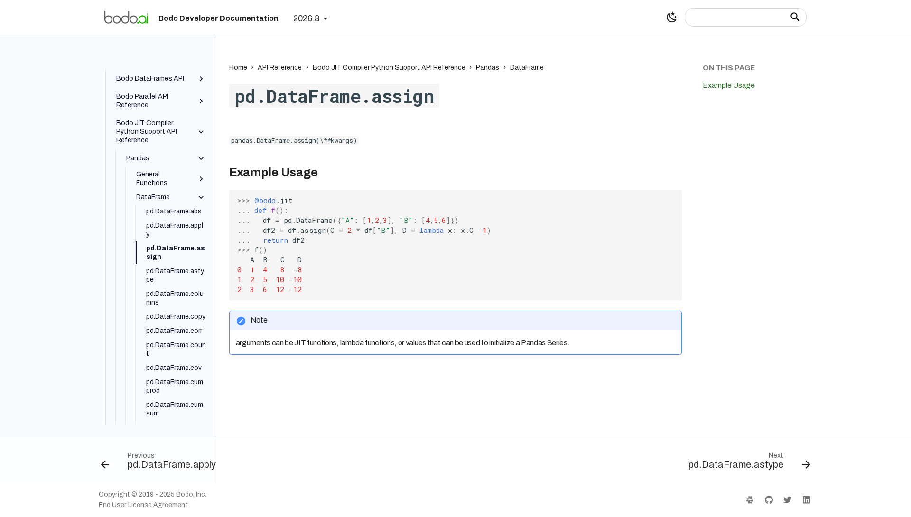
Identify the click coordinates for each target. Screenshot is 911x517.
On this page (729, 68)
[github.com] (768, 499)
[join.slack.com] (750, 499)
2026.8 (306, 18)
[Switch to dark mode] (671, 17)
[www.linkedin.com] (806, 499)
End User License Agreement (143, 504)
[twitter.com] (787, 499)
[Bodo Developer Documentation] (126, 17)
